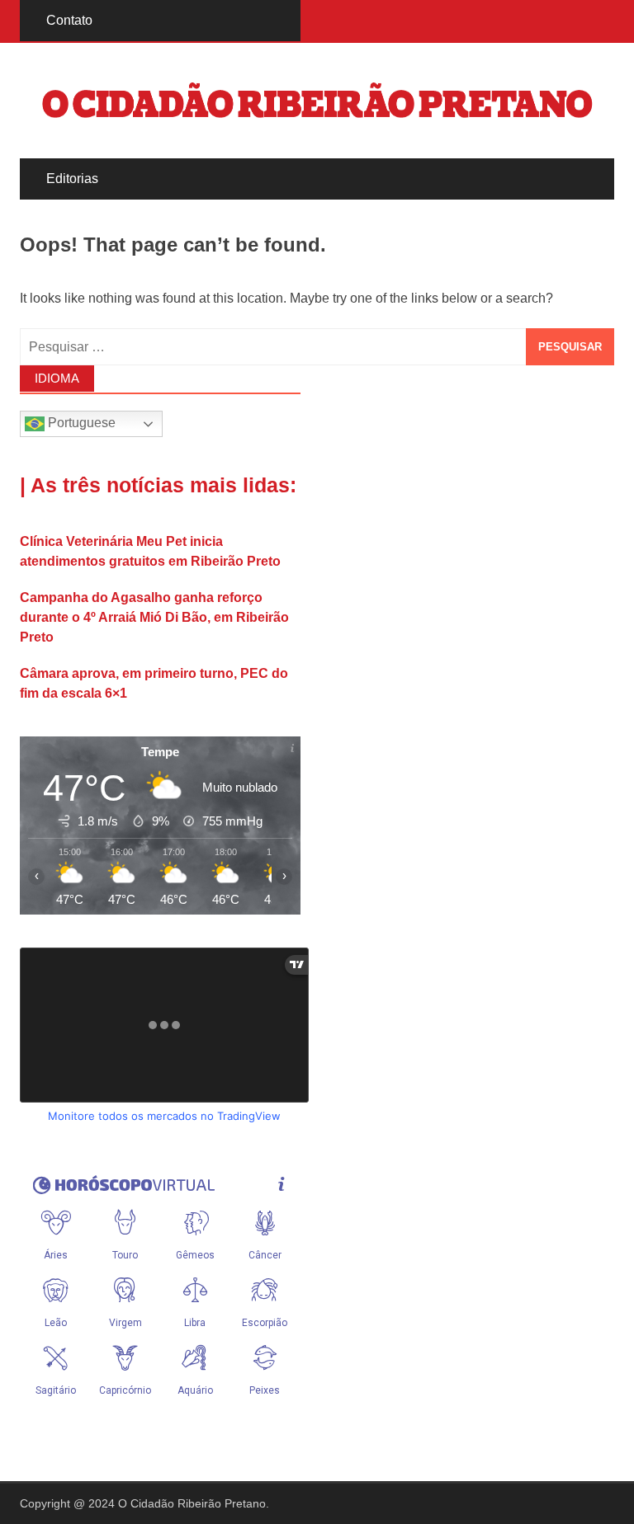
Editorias (72, 179)
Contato (69, 20)
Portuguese (80, 423)
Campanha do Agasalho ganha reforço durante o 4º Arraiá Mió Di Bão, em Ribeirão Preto (154, 617)
